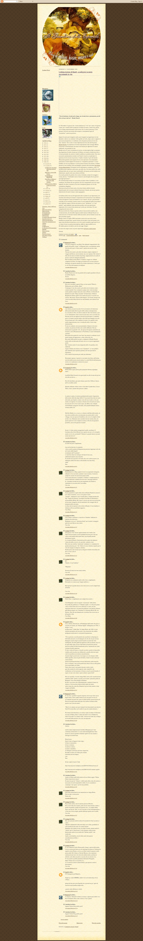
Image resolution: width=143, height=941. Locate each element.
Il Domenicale (45, 215)
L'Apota (44, 224)
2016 (45, 146)
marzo (46, 200)
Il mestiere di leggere (47, 218)
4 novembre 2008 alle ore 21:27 (71, 487)
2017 (45, 145)
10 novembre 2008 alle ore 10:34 (71, 900)
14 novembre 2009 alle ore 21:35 (71, 916)
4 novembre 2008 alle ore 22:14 (71, 690)
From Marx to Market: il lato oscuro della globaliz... (50, 180)
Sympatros (68, 368)
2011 (45, 156)
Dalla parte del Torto (47, 209)
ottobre (47, 188)
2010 (45, 158)
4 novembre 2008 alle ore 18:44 (71, 364)
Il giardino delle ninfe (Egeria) (49, 217)
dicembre (47, 163)
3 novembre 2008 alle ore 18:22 (71, 267)
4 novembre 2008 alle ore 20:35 (71, 438)
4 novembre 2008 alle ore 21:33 (71, 512)
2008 (45, 162)
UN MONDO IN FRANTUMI (48, 176)
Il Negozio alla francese (47, 220)
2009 (45, 160)
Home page (80, 923)
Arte (64, 235)
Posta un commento (64, 919)
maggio (47, 196)
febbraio (47, 202)
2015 (45, 148)
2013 (45, 152)
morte (80, 235)
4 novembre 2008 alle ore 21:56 (71, 593)
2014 (45, 150)
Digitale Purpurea (46, 212)
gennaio (47, 203)
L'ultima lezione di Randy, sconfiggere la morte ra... (51, 185)
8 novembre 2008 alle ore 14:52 (71, 798)
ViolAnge (44, 237)
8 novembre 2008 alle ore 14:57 (71, 815)
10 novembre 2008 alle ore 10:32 (71, 891)
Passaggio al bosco (46, 234)
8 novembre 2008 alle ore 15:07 (71, 841)
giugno (47, 194)
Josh (66, 307)
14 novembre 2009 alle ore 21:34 (71, 908)
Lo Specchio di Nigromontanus (49, 228)
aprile (46, 198)
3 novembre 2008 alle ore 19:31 (71, 278)
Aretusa (67, 470)
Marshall (44, 229)
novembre (47, 165)
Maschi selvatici (45, 231)
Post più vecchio (96, 923)
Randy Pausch (62, 144)
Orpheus (44, 232)
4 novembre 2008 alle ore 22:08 (71, 618)
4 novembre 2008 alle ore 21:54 (71, 574)
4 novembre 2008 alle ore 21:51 (71, 555)
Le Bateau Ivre (45, 226)
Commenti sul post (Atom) (71, 926)
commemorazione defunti (72, 235)
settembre (47, 190)
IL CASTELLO (45, 214)
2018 (45, 143)
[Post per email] (75, 234)
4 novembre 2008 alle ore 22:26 (71, 720)
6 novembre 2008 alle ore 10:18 (71, 771)
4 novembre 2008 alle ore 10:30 (71, 303)
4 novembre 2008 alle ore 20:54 (71, 466)
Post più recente (63, 923)
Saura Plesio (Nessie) (47, 235)
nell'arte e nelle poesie (90, 228)
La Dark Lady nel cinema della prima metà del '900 (51, 169)
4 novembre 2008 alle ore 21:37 (71, 527)
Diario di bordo (45, 211)
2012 (45, 154)
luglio (46, 192)
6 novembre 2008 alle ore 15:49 (71, 787)
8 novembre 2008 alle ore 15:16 (71, 868)
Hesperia (67, 242)
